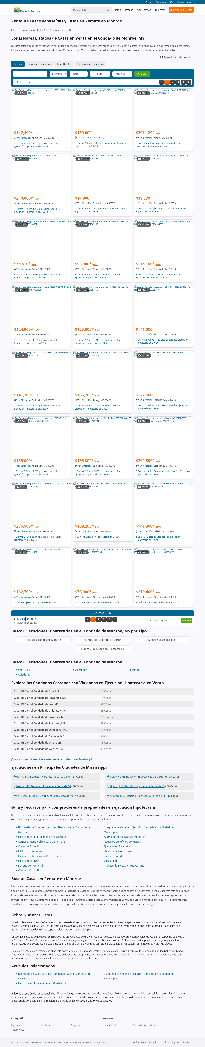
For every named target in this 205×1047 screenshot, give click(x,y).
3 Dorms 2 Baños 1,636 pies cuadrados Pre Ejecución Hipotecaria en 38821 (98, 407)
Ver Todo (18, 63)
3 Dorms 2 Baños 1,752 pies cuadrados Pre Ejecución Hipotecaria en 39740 (37, 210)
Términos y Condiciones (176, 1042)
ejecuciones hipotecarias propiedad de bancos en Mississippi (57, 759)
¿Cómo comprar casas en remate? (124, 837)
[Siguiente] (188, 82)
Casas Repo (111, 861)
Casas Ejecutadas (114, 856)
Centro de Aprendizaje (144, 1025)
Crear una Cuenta (182, 9)
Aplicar (142, 73)
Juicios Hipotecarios (30, 851)
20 (23, 619)
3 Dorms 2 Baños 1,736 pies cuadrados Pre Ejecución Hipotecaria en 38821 (37, 276)
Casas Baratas (63, 63)
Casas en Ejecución (29, 846)
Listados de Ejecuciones (118, 851)
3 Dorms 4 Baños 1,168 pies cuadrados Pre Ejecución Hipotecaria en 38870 (158, 276)
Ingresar (161, 9)
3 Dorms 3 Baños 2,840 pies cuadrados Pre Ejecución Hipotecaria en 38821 (158, 145)
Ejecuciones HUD (28, 861)
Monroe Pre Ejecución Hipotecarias (102, 649)
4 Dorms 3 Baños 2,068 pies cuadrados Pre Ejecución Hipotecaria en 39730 (37, 473)
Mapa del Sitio (110, 1025)
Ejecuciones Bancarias (117, 846)
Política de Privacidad (144, 1042)
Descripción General (30, 865)
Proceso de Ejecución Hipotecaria (124, 865)
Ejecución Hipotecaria (39, 63)
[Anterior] (161, 82)
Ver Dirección (23, 137)
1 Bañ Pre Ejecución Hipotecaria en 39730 (97, 602)
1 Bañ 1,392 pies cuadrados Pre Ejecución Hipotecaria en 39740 (158, 538)
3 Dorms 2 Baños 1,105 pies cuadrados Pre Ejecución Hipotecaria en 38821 (37, 341)
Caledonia (24, 674)
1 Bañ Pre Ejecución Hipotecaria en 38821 (97, 536)
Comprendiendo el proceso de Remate (41, 841)
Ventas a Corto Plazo (30, 870)
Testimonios (17, 1029)
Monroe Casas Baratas (162, 639)
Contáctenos (144, 9)
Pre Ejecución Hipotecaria (90, 63)
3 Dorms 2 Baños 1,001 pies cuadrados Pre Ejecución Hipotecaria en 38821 (98, 276)
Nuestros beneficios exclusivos (122, 841)
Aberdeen (81, 670)
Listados (128, 9)
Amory (136, 670)
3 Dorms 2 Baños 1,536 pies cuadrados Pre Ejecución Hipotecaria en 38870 (37, 407)
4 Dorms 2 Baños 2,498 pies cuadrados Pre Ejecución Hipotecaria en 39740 (98, 473)
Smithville (24, 670)
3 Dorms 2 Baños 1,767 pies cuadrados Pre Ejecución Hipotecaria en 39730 (37, 145)
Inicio (118, 9)
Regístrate (76, 1025)
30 (27, 619)
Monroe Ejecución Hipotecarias (102, 639)
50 (36, 619)
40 (32, 619)
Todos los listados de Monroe (43, 639)
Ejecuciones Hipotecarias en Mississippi (42, 837)
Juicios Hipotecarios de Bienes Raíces (40, 856)
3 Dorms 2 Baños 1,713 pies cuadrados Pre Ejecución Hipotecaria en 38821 (98, 341)
